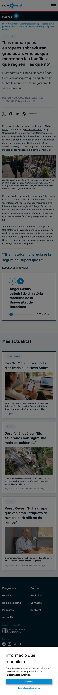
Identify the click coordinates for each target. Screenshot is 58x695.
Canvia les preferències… (29, 688)
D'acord (29, 681)
